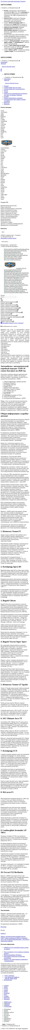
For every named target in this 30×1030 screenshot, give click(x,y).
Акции (6, 92)
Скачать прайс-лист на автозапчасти (14, 89)
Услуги (6, 90)
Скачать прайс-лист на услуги (12, 87)
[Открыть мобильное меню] (1, 69)
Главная (6, 86)
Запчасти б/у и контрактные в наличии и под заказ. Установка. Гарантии (15, 94)
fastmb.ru (3, 933)
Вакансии (7, 102)
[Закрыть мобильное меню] (1, 71)
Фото (5, 994)
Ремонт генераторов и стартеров (13, 98)
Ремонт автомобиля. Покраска (13, 955)
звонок (8, 66)
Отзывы (6, 96)
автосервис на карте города (8, 238)
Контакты (7, 104)
